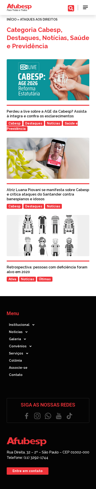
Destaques (23, 38)
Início (12, 19)
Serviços (16, 353)
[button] (85, 7)
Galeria (15, 339)
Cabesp (49, 30)
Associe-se (18, 368)
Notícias (54, 38)
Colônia (15, 360)
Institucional (19, 325)
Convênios (18, 346)
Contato (16, 375)
